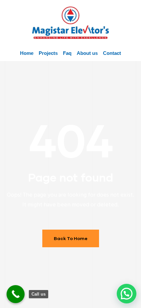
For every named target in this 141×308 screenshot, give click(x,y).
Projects (48, 53)
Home (26, 53)
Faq (67, 53)
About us (87, 53)
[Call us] (16, 294)
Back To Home (71, 238)
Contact (112, 53)
